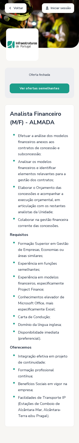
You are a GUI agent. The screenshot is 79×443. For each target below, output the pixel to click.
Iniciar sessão (61, 8)
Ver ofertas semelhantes (39, 88)
